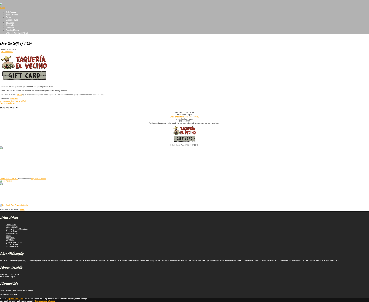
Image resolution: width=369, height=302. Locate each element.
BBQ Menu (10, 22)
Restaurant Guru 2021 (9, 179)
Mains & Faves (12, 20)
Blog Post (14, 99)
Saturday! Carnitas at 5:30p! (13, 101)
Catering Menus (12, 30)
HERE (19, 95)
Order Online (11, 225)
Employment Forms (14, 242)
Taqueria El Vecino (15, 299)
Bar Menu (10, 240)
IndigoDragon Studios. (45, 301)
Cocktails (10, 27)
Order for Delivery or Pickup (17, 33)
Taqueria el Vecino (38, 179)
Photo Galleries (12, 246)
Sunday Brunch (12, 25)
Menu (2, 7)
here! (22, 210)
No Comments (7, 52)
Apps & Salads (12, 14)
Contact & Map (12, 244)
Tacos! (8, 17)
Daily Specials (11, 12)
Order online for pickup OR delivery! (184, 117)
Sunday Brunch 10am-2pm (17, 229)
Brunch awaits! (7, 103)
